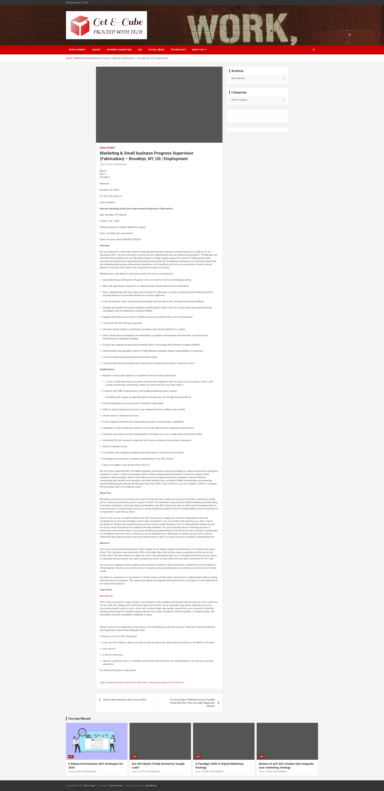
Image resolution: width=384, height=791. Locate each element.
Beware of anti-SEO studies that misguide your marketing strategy (286, 765)
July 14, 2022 (106, 164)
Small (171, 682)
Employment (130, 682)
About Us (197, 49)
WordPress (151, 785)
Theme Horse (115, 785)
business (118, 682)
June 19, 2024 (138, 771)
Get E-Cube (89, 785)
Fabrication (142, 682)
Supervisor (179, 682)
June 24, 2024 (75, 771)
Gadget (96, 49)
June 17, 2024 (202, 771)
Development (77, 49)
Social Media (156, 49)
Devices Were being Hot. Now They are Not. (125, 699)
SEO (140, 49)
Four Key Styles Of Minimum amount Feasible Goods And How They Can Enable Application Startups (192, 702)
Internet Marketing (119, 49)
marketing (153, 682)
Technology (178, 49)
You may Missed (79, 718)
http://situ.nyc (106, 596)
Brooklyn (109, 682)
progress (163, 682)
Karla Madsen (120, 164)
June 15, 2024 (265, 771)
